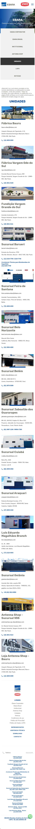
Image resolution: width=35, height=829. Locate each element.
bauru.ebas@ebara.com (9, 127)
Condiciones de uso (17, 718)
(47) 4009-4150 (8, 510)
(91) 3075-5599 (8, 385)
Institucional (17, 708)
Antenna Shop (17, 711)
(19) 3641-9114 (8, 635)
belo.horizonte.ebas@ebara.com (11, 334)
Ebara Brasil (17, 706)
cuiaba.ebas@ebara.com (9, 456)
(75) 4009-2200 (8, 306)
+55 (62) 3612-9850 (10, 592)
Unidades (17, 713)
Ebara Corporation (17, 703)
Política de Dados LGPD (17, 723)
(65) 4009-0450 (8, 469)
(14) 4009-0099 (8, 676)
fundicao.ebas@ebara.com (10, 211)
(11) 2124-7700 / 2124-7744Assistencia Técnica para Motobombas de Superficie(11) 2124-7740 (15, 262)
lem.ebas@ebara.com (8, 540)
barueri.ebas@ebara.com (9, 248)
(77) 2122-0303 (8, 553)
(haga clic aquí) (19, 97)
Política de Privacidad (17, 720)
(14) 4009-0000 (8, 140)
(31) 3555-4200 (8, 347)
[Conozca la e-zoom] (30, 753)
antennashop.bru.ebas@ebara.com (12, 663)
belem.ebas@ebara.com (9, 375)
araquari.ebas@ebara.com (9, 497)
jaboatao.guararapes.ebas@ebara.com (13, 416)
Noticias (17, 715)
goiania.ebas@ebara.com (9, 579)
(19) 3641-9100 (8, 183)
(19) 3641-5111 (8, 224)
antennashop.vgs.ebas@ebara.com (12, 622)
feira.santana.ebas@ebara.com (11, 293)
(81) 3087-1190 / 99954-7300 (13, 429)
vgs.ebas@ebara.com (8, 170)
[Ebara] (17, 691)
